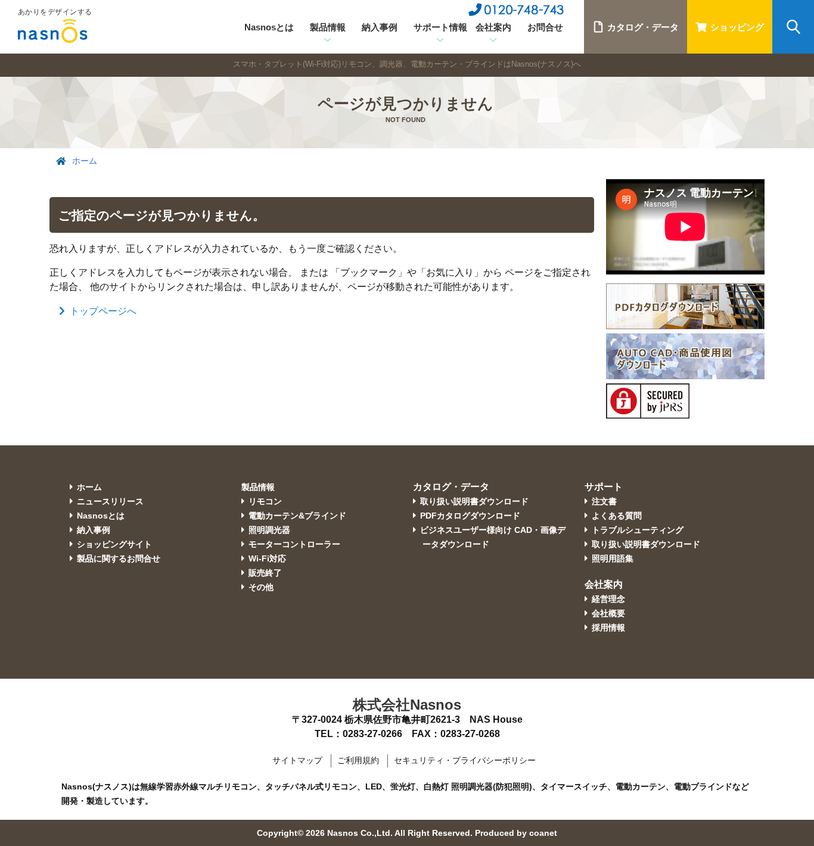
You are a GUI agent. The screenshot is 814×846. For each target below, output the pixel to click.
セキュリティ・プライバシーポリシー (465, 760)
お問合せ (545, 27)
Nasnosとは (269, 27)
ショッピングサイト (114, 544)
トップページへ (103, 311)
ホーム (84, 161)
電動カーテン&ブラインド (297, 515)
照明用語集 (612, 558)
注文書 (604, 501)
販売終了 (265, 572)
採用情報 (608, 627)
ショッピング (737, 27)
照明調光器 (269, 530)
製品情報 (258, 487)
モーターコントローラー (294, 544)
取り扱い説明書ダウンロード (474, 501)
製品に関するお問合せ (118, 558)
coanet (543, 833)
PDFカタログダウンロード (470, 515)
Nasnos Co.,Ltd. (360, 833)
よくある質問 (617, 515)
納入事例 (379, 27)
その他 (261, 587)
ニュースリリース (110, 501)
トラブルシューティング (637, 530)
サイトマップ (297, 760)
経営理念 (608, 599)
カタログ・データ (643, 27)
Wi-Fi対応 (267, 558)
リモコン (265, 501)
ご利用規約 (358, 760)
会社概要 (608, 613)
